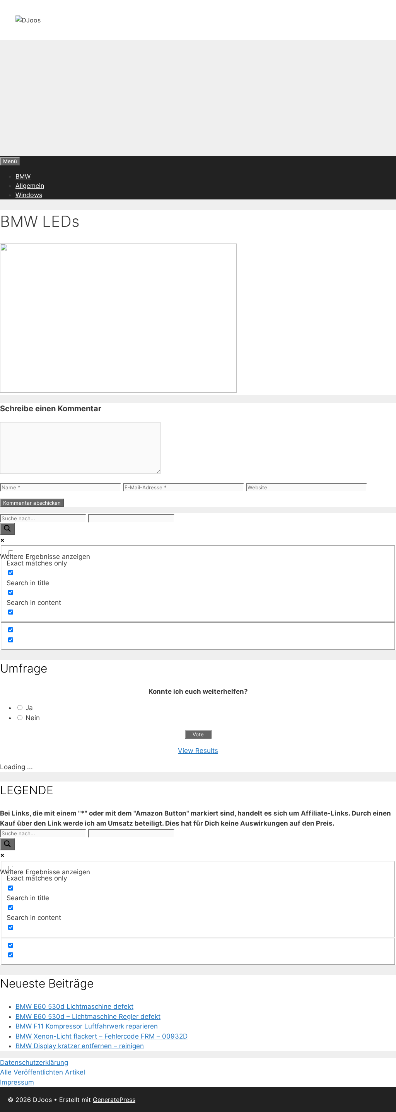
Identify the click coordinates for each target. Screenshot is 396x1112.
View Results (198, 750)
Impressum (17, 1082)
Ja (29, 708)
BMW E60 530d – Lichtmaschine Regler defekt (87, 1016)
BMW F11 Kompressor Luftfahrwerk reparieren (86, 1026)
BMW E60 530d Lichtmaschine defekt (74, 1006)
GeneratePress (114, 1099)
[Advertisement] (198, 98)
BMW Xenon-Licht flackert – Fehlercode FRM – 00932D (101, 1036)
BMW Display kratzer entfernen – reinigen (79, 1046)
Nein (33, 718)
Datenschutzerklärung (34, 1062)
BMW (23, 176)
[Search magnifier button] (7, 529)
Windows (28, 195)
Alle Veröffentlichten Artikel (42, 1072)
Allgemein (29, 185)
